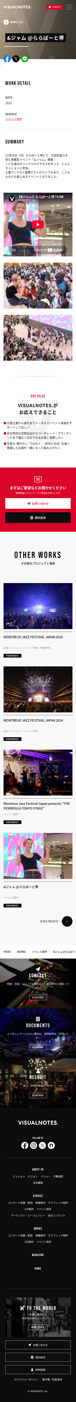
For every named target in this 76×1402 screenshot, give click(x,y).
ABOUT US (38, 1169)
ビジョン (33, 1176)
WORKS (21, 951)
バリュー (46, 1176)
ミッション (19, 1176)
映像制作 (40, 1202)
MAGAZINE (38, 1255)
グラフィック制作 (58, 1202)
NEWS (38, 1268)
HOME (7, 951)
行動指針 (58, 1176)
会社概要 (38, 1182)
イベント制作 (13, 119)
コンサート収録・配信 (20, 1202)
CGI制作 (29, 1209)
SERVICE (38, 1196)
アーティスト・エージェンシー (28, 1215)
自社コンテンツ (56, 1215)
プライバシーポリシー (26, 1379)
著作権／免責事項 (52, 1379)
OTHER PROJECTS (49, 921)
